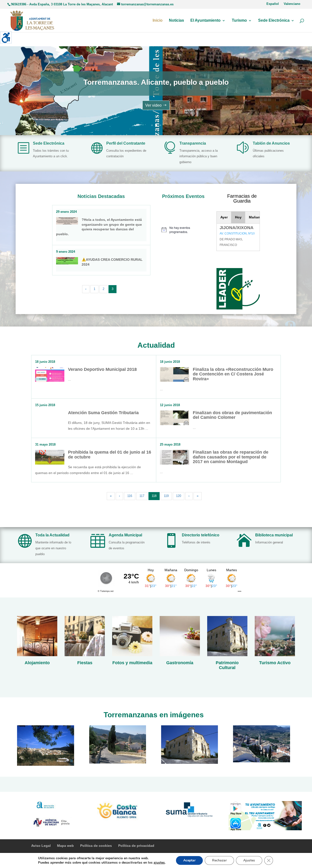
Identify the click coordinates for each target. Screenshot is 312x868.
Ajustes (249, 860)
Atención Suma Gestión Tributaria (103, 412)
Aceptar (189, 860)
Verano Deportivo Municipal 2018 (102, 369)
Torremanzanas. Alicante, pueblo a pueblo (156, 82)
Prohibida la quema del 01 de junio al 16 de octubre (109, 454)
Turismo (239, 20)
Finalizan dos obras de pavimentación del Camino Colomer (232, 415)
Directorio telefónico (200, 535)
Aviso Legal (41, 846)
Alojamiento (37, 662)
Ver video (153, 105)
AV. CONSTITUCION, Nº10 (237, 233)
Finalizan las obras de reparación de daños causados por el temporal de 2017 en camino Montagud (230, 457)
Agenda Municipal (125, 535)
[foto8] (189, 763)
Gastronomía (179, 662)
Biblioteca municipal (274, 535)
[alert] (183, 230)
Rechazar (219, 860)
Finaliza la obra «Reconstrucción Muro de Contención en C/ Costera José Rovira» (233, 374)
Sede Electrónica (274, 20)
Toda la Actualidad (52, 535)
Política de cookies (96, 846)
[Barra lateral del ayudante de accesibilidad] (6, 37)
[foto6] (261, 761)
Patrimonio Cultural (227, 665)
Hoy (238, 217)
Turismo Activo (275, 662)
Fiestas (84, 662)
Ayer (224, 217)
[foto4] (117, 762)
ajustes (159, 862)
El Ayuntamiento (205, 20)
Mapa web (65, 846)
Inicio (158, 20)
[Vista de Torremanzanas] (45, 764)
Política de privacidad (136, 846)
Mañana (254, 217)
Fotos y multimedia (132, 662)
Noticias (176, 20)
